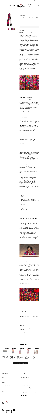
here (33, 130)
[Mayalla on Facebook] (21, 395)
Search (3, 0)
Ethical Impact (4, 379)
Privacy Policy (23, 375)
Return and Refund (5, 389)
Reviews (3, 382)
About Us (3, 375)
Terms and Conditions (25, 377)
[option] (9, 20)
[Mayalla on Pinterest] (23, 395)
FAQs (3, 392)
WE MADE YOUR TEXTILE (30, 14)
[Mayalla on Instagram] (26, 395)
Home (10, 5)
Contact (7, 0)
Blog (30, 6)
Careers (3, 380)
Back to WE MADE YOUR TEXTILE (21, 363)
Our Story (30, 4)
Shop (13, 5)
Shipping (22, 379)
